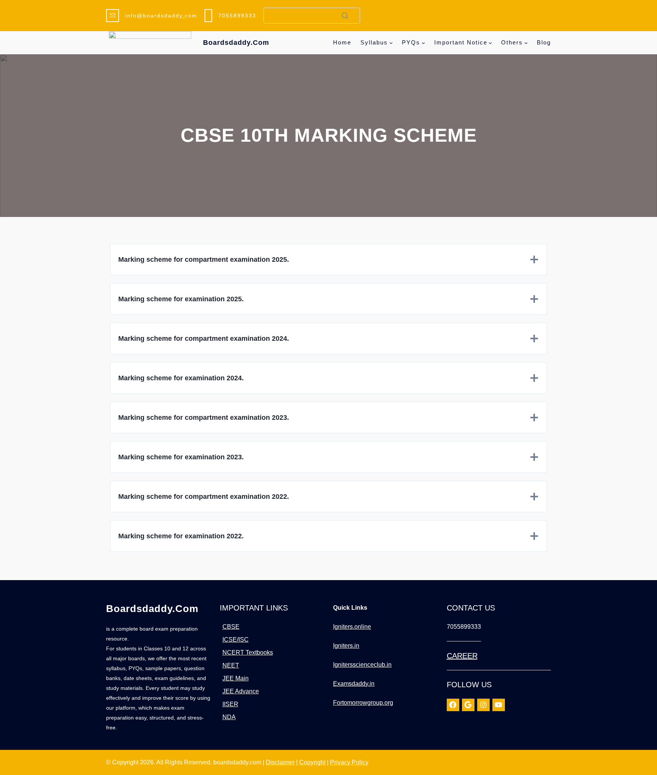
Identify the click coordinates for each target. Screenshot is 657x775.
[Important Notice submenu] (490, 42)
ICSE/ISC (235, 639)
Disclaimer (280, 762)
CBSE (231, 626)
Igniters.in (346, 645)
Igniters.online (352, 626)
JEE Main (235, 678)
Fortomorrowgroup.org (363, 702)
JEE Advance (240, 691)
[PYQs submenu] (423, 42)
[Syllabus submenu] (391, 42)
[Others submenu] (526, 42)
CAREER (462, 656)
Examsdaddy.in (354, 683)
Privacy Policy (349, 762)
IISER (230, 704)
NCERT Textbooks (247, 652)
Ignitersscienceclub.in (362, 664)
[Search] (344, 15)
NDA (229, 717)
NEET (230, 665)
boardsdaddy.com (236, 42)
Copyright (312, 762)
